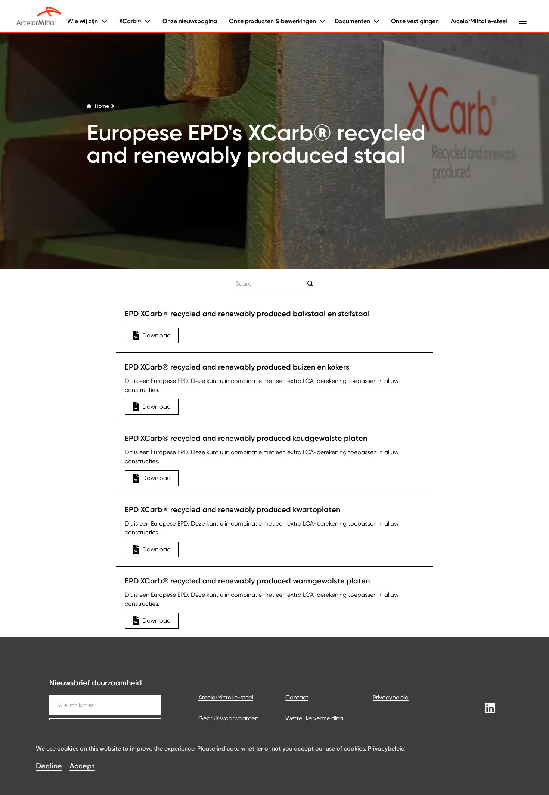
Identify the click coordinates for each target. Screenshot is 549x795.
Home (102, 106)
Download (156, 335)
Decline (49, 765)
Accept (82, 765)
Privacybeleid (391, 697)
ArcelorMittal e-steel (479, 21)
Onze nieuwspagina (189, 21)
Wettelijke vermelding (314, 718)
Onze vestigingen (415, 21)
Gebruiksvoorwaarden (228, 718)
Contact (296, 697)
